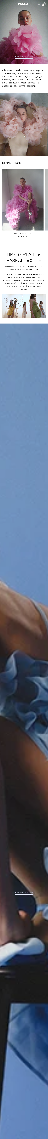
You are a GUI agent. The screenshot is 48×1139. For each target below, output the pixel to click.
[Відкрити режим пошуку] (38, 3)
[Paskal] (24, 4)
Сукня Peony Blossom (22, 234)
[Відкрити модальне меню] (3, 3)
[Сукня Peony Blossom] (23, 200)
